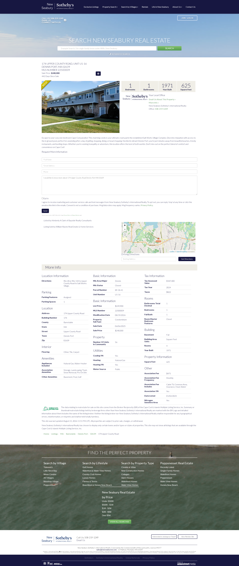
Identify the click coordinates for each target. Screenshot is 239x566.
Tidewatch (48, 467)
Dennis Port (83, 434)
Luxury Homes (89, 478)
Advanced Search (121, 54)
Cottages (125, 474)
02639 (93, 434)
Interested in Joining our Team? (164, 537)
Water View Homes (129, 485)
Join (183, 18)
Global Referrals (133, 558)
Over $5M (106, 515)
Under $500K (108, 501)
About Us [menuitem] (177, 7)
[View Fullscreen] (125, 234)
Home (46, 434)
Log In (190, 18)
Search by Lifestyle (95, 463)
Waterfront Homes (129, 481)
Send (45, 211)
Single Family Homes (169, 471)
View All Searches (119, 521)
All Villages (49, 478)
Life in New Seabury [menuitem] (160, 7)
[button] (169, 48)
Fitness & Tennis (90, 481)
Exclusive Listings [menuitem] (91, 7)
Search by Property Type (137, 463)
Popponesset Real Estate (176, 463)
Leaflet (172, 251)
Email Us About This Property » (162, 99)
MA (62, 434)
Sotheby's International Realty (109, 558)
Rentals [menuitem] (145, 7)
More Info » (154, 102)
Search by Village (55, 463)
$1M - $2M (106, 508)
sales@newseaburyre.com (106, 550)
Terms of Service (75, 215)
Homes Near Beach (169, 485)
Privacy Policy (147, 205)
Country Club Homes (92, 474)
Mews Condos (50, 474)
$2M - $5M (106, 512)
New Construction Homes (132, 471)
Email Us (46, 20)
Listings (54, 434)
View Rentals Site (187, 537)
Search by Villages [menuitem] (129, 7)
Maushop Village (51, 481)
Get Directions (187, 259)
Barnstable (70, 434)
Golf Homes (88, 467)
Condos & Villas (128, 467)
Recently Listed (167, 467)
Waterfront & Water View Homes (97, 471)
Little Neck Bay (50, 471)
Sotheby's (89, 558)
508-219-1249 (57, 18)
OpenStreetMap (182, 251)
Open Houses (127, 478)
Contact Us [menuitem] (190, 7)
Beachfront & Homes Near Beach (97, 485)
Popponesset (49, 485)
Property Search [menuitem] (109, 7)
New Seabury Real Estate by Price (118, 494)
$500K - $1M (107, 505)
